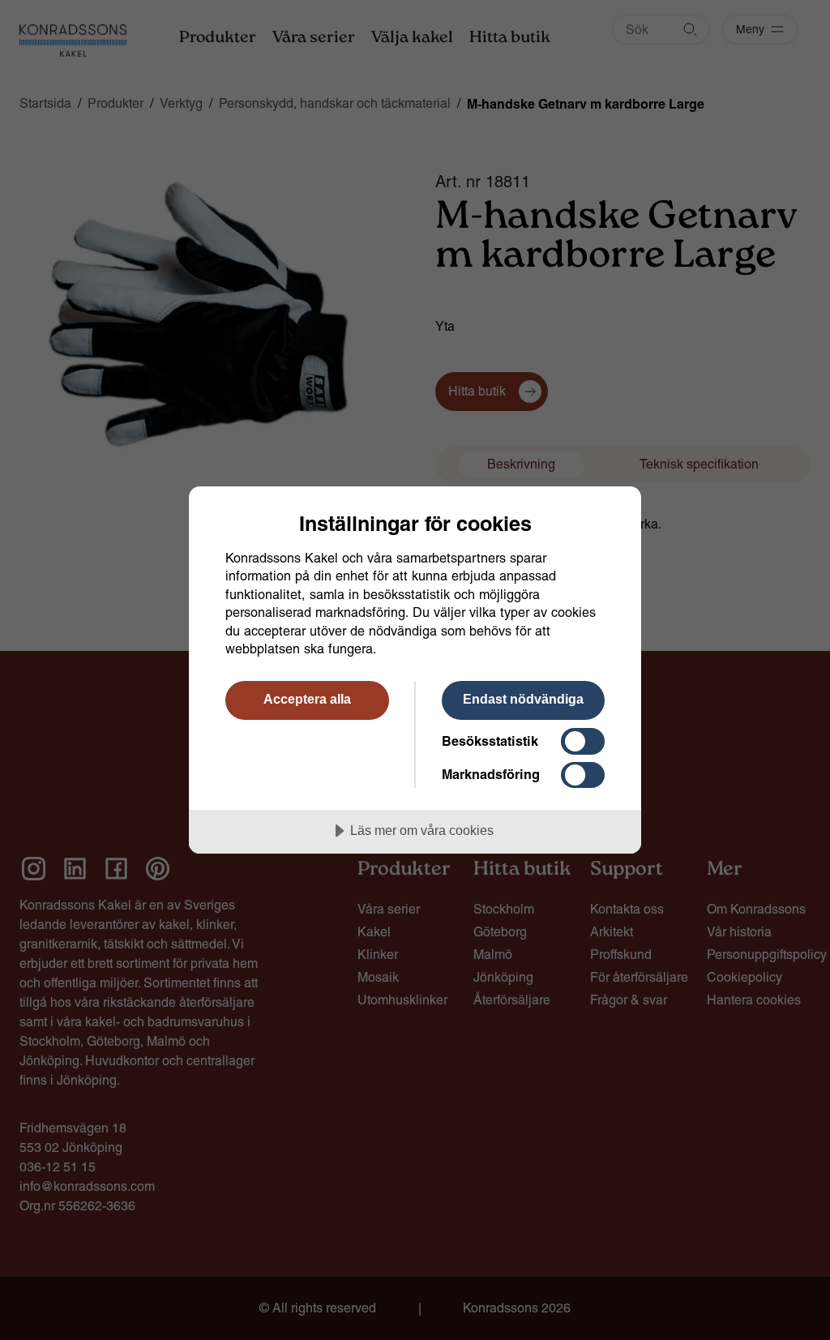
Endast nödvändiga (523, 698)
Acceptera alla (307, 698)
